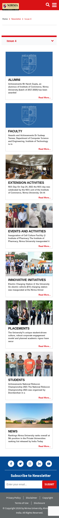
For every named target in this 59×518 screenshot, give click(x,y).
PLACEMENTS (18, 328)
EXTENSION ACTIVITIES (26, 182)
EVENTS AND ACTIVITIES (27, 231)
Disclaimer (31, 497)
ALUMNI (14, 79)
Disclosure (39, 503)
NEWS (12, 431)
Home (5, 19)
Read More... (45, 97)
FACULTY (15, 131)
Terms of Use (21, 503)
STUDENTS (16, 380)
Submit (49, 484)
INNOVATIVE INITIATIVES (27, 280)
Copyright (47, 497)
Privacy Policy (13, 497)
